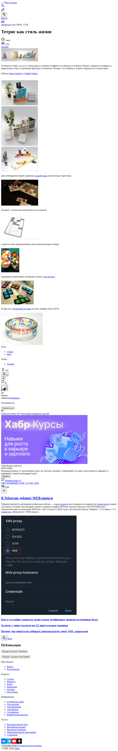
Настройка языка (9, 746)
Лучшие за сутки (9, 651)
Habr (17, 748)
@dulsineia (14, 398)
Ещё (10, 638)
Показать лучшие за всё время (15, 657)
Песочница (12, 692)
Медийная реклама (16, 727)
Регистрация (13, 669)
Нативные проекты (16, 729)
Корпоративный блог (17, 724)
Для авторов (13, 704)
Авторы (11, 689)
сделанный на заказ (21, 309)
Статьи (10, 679)
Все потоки (11, 2)
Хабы (9, 684)
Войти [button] (4, 18)
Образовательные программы (21, 732)
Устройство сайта (15, 702)
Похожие (23, 651)
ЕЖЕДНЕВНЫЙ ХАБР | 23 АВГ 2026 (20, 483)
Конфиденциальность (17, 714)
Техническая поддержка (30, 745)
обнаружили (103, 504)
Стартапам (12, 735)
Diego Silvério (15, 73)
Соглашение (13, 712)
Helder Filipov (31, 73)
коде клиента (61, 504)
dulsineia (5, 24)
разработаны (41, 176)
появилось (6, 512)
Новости (11, 681)
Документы (12, 709)
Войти (10, 666)
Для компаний (14, 707)
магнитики (49, 276)
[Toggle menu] (2, 3)
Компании (12, 687)
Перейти (5, 476)
